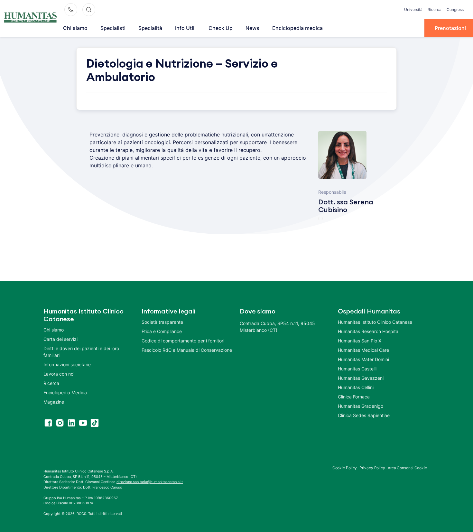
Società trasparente (162, 322)
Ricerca (434, 9)
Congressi (456, 9)
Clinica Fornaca (354, 396)
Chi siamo (75, 28)
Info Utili (185, 28)
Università (413, 9)
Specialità (150, 28)
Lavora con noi (58, 374)
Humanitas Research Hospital (368, 331)
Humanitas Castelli (357, 368)
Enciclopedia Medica (65, 392)
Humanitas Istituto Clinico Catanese (375, 322)
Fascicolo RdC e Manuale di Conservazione (187, 350)
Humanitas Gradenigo (360, 406)
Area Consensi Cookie (407, 467)
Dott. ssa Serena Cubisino (345, 206)
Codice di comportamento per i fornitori (183, 340)
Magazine (53, 402)
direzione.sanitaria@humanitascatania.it (149, 482)
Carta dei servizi (60, 339)
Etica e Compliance (162, 331)
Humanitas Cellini (356, 387)
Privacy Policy (372, 467)
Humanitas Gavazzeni (361, 378)
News (252, 28)
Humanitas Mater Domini (363, 359)
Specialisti (112, 28)
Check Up (221, 28)
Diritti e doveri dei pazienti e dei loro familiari (81, 352)
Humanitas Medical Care (363, 350)
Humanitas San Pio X (359, 340)
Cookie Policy (344, 467)
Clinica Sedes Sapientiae (364, 415)
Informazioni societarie (67, 364)
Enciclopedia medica (297, 28)
